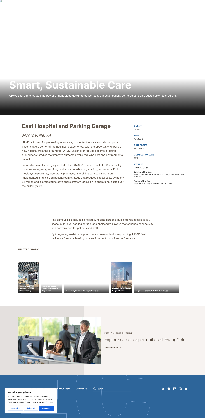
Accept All (46, 408)
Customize (15, 408)
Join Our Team (111, 347)
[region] (31, 400)
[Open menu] (193, 6)
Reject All (31, 408)
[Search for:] (112, 389)
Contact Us (81, 388)
